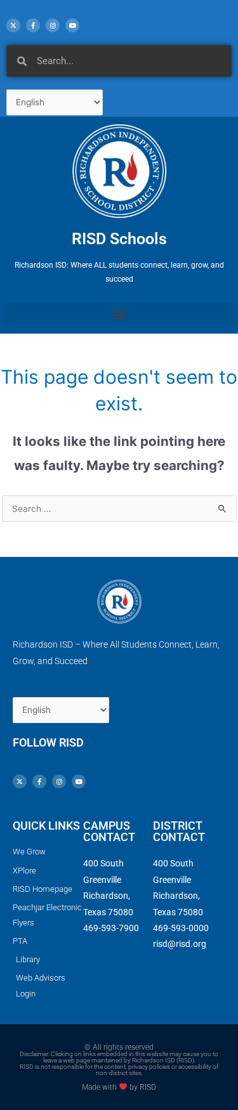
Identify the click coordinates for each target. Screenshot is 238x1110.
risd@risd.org (179, 944)
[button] (119, 313)
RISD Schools (119, 239)
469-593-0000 (181, 928)
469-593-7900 (111, 928)
